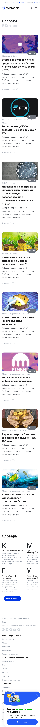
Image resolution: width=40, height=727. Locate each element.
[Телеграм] (7, 629)
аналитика (7, 254)
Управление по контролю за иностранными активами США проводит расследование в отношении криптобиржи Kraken (19, 195)
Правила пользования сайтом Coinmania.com (19, 626)
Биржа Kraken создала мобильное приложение (17, 379)
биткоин (24, 431)
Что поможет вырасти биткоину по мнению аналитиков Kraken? (16, 261)
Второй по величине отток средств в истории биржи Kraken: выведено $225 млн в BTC (19, 64)
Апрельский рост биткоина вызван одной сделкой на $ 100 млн (19, 438)
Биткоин (6, 56)
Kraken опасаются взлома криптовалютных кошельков (18, 321)
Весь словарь (11, 598)
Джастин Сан (21, 120)
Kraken (15, 56)
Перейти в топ (22, 722)
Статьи (13, 618)
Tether (31, 120)
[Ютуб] (14, 629)
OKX (4, 120)
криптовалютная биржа (20, 314)
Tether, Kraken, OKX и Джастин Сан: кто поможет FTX (19, 130)
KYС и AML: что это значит (12, 551)
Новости (5, 618)
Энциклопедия (23, 618)
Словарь (9, 536)
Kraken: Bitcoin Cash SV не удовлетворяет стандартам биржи (18, 498)
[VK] (3, 629)
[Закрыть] (37, 694)
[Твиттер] (10, 629)
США (5, 183)
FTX (11, 120)
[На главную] (11, 8)
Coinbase (14, 431)
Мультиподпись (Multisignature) (33, 552)
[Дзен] (18, 629)
